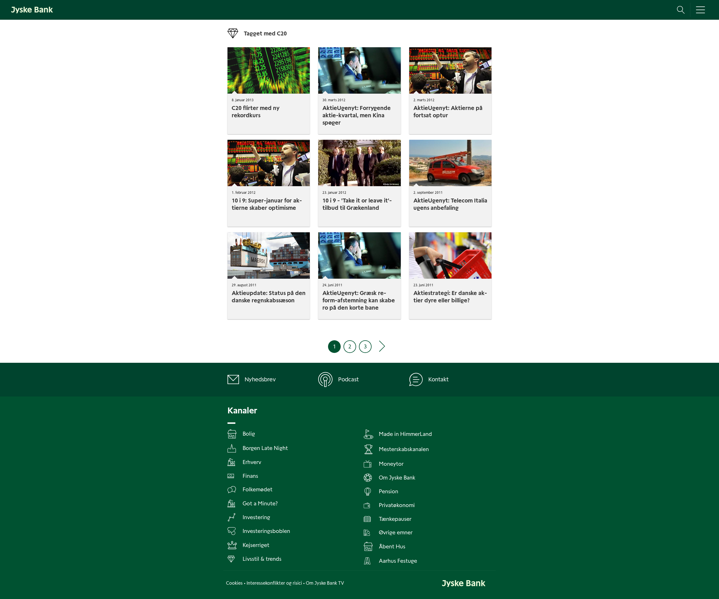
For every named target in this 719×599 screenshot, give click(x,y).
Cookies (234, 583)
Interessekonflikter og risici (274, 583)
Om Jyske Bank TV (325, 583)
